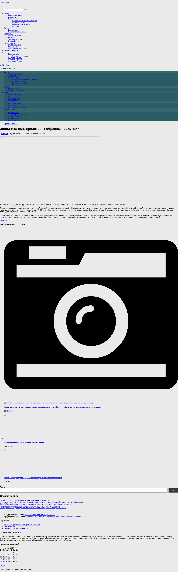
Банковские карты (15, 15)
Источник (3, 221)
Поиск (2, 487)
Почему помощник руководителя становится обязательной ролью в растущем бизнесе (33, 508)
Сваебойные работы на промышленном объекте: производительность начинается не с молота (36, 504)
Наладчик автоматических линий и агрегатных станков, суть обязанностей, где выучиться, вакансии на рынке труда (52, 407)
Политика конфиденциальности (16, 528)
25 (4, 561)
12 (6, 557)
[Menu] (1, 6)
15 (14, 557)
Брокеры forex (13, 54)
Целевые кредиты (19, 22)
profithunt (4, 134)
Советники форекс (15, 60)
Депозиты (12, 17)
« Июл (2, 566)
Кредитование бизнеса (21, 24)
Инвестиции (8, 34)
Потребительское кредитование (24, 21)
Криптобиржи (13, 47)
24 (1, 561)
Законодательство (15, 39)
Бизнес (7, 28)
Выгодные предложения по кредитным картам (22, 525)
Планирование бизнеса (17, 32)
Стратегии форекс (15, 61)
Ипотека (15, 26)
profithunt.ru (4, 2)
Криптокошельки (14, 45)
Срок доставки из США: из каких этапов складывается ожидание (24, 500)
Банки (6, 13)
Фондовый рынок (14, 35)
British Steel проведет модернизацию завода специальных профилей (33, 478)
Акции (10, 37)
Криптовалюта (9, 43)
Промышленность (11, 50)
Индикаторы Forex (15, 58)
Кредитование (13, 19)
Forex (6, 52)
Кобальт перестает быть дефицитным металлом (24, 442)
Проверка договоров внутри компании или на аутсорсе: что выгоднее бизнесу (30, 506)
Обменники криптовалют (17, 48)
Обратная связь (10, 526)
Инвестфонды (13, 41)
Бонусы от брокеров (20, 56)
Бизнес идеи (13, 30)
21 (11, 559)
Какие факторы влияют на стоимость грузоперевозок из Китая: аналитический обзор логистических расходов (42, 502)
